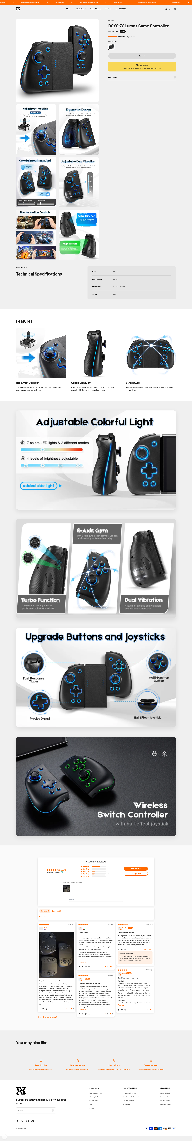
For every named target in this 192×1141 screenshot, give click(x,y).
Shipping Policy (94, 1097)
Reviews (109, 9)
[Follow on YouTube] (32, 1121)
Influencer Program (129, 1093)
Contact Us (92, 1108)
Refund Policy (93, 1100)
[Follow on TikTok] (37, 1121)
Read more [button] (82, 962)
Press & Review (96, 9)
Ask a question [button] (136, 873)
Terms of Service (166, 1097)
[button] (113, 36)
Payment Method (166, 1104)
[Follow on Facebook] (17, 1121)
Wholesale (126, 1104)
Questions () (56, 911)
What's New (80, 9)
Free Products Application (132, 1097)
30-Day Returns (45, 2)
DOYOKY (111, 20)
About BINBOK (121, 9)
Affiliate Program (128, 1100)
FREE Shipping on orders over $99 (16, 2)
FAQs (90, 1104)
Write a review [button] (136, 868)
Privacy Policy (165, 1100)
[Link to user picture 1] (56, 955)
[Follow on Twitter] (22, 1121)
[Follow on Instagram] (27, 1121)
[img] (44, 925)
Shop (68, 9)
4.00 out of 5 (61, 870)
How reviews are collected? (47, 1017)
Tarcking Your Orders (96, 1093)
